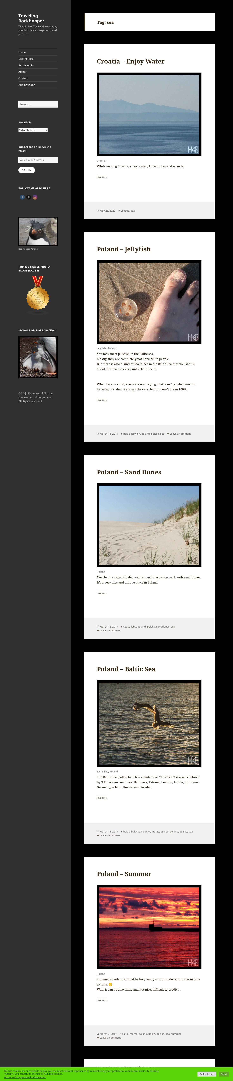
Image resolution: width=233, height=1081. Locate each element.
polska (155, 433)
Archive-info (25, 65)
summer (176, 1034)
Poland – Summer (124, 873)
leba (133, 626)
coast (126, 626)
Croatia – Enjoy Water (131, 61)
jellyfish (135, 433)
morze (155, 831)
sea (133, 210)
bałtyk (146, 831)
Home (22, 52)
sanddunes (163, 626)
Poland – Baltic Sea (126, 669)
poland (145, 433)
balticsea (136, 831)
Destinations (25, 59)
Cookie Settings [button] (206, 1074)
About (22, 71)
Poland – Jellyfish (124, 249)
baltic (126, 433)
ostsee (164, 831)
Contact (23, 78)
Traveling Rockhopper (31, 18)
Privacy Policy (27, 84)
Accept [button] (224, 1074)
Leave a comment (180, 433)
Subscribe (26, 170)
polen (151, 1034)
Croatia (125, 210)
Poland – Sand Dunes (129, 472)
